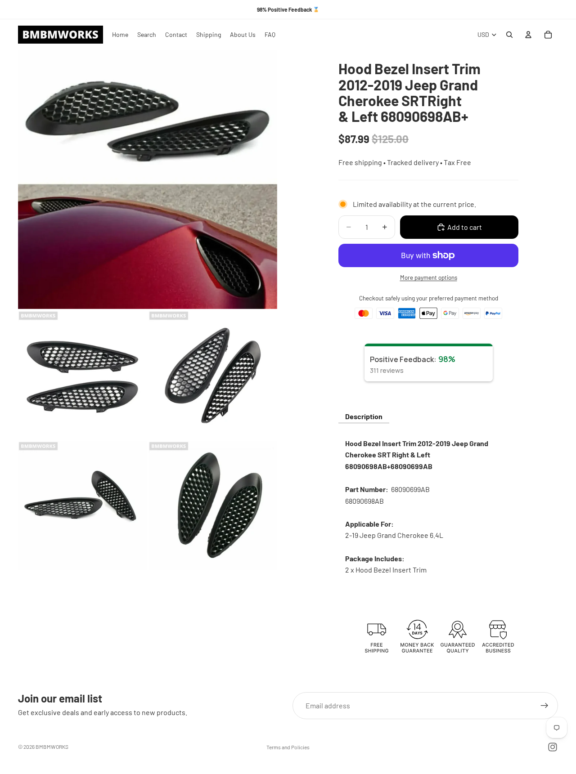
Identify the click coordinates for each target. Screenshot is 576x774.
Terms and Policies (288, 747)
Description (363, 416)
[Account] (528, 35)
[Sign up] (544, 705)
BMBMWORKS (52, 746)
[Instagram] (552, 747)
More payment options (428, 277)
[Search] (509, 35)
